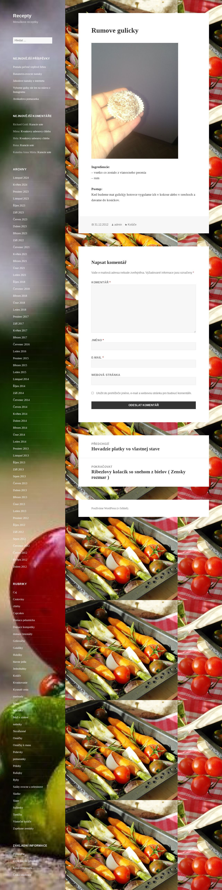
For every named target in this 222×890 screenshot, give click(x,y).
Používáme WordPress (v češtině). (110, 508)
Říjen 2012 (19, 524)
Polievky (18, 752)
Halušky (17, 654)
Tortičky (17, 814)
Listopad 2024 (21, 177)
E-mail (97, 357)
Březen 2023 (20, 233)
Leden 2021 (19, 274)
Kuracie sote (36, 124)
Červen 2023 (20, 219)
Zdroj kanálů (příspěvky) (26, 860)
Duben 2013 (20, 490)
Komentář (100, 282)
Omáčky (17, 738)
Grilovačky (19, 640)
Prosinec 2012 (21, 518)
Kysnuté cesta (20, 689)
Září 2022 (18, 240)
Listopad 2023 (21, 198)
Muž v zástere (20, 717)
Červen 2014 (20, 406)
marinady (18, 696)
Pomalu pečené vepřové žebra (29, 66)
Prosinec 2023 (21, 191)
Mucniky (18, 710)
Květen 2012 (20, 559)
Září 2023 (18, 212)
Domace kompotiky (24, 627)
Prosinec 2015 (21, 358)
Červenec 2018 (21, 288)
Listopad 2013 (21, 455)
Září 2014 (18, 393)
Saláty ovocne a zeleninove (28, 786)
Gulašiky (18, 647)
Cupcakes (18, 613)
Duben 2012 (20, 566)
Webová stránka (105, 374)
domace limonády (22, 634)
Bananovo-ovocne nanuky (27, 73)
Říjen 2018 (19, 281)
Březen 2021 (20, 261)
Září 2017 (18, 323)
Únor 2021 (19, 268)
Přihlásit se (19, 853)
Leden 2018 (19, 309)
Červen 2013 (20, 483)
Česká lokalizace (22, 874)
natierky (17, 724)
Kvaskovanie (20, 682)
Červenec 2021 (21, 247)
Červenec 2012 (21, 545)
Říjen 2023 (19, 205)
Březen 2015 (20, 365)
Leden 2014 (19, 441)
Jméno (97, 340)
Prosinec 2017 (21, 316)
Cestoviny (18, 599)
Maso (16, 703)
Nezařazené (19, 731)
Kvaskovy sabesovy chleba (36, 131)
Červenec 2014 (21, 399)
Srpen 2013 (19, 476)
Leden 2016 (19, 351)
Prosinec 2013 (21, 448)
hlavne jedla (19, 661)
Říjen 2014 (19, 386)
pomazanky (19, 759)
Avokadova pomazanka (26, 98)
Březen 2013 (20, 497)
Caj (15, 592)
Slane (16, 800)
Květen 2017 (20, 330)
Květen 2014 (20, 413)
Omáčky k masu (22, 745)
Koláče (17, 675)
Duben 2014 (20, 420)
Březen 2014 (20, 427)
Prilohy (17, 765)
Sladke (16, 793)
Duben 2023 (20, 226)
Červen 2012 (20, 552)
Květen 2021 (20, 254)
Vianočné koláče (22, 821)
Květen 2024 (20, 184)
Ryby (16, 779)
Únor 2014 (19, 434)
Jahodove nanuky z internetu (28, 80)
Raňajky (17, 772)
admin (118, 224)
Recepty (22, 15)
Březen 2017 (20, 337)
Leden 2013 (19, 511)
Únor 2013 (19, 504)
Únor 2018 (19, 302)
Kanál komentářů (22, 867)
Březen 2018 (20, 295)
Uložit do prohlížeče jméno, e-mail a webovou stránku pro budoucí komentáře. (144, 393)
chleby (16, 606)
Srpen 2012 (19, 538)
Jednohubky (19, 668)
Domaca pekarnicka (24, 620)
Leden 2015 (19, 372)
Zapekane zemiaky (23, 828)
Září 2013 (18, 469)
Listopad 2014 (21, 379)
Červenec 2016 (21, 344)
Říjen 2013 (19, 462)
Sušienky (18, 807)
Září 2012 (18, 531)
